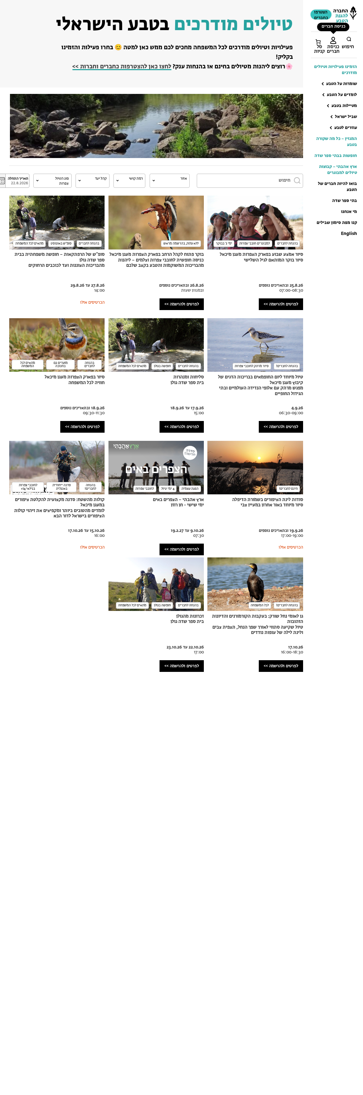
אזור (183, 178)
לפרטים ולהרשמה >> (281, 304)
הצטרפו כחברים (321, 15)
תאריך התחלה (18, 178)
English (349, 234)
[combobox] (170, 181)
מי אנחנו (349, 212)
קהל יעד (101, 178)
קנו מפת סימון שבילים (337, 223)
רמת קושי (136, 178)
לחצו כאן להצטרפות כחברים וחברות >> (121, 67)
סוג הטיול (62, 178)
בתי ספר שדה (344, 201)
